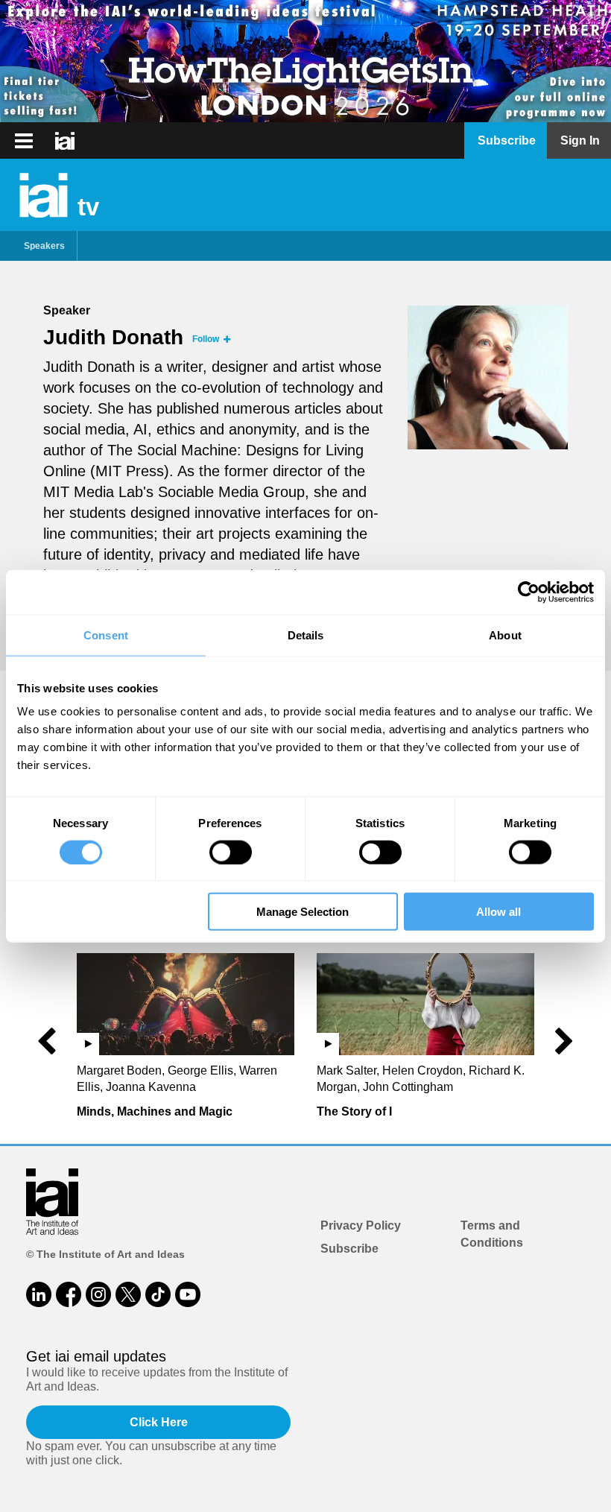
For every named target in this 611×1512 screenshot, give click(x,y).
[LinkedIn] (38, 1294)
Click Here (159, 1422)
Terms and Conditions (491, 1233)
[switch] (230, 852)
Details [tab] (306, 634)
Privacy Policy (360, 1225)
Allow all (498, 911)
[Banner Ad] (305, 61)
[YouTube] (187, 1294)
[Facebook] (68, 1294)
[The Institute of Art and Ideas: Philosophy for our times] (24, 140)
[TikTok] (158, 1294)
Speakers (44, 246)
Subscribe (349, 1248)
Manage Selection (302, 911)
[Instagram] (98, 1294)
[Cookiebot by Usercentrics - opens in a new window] (528, 592)
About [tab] (505, 634)
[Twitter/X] (128, 1294)
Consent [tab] (105, 634)
